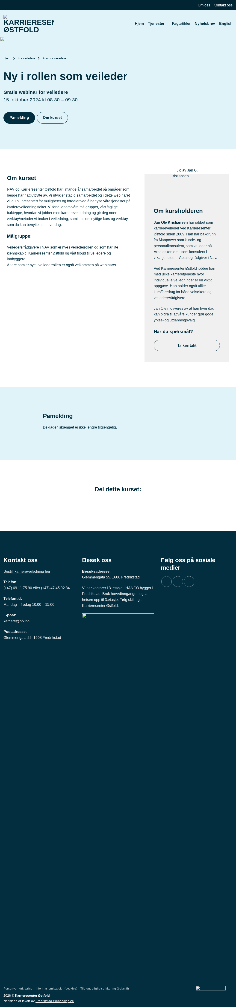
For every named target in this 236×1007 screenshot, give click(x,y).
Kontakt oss (223, 5)
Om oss (204, 5)
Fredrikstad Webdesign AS (54, 1001)
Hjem (139, 24)
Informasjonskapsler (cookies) (56, 988)
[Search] (128, 24)
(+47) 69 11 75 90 (17, 588)
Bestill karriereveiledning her (26, 571)
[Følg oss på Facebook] (166, 581)
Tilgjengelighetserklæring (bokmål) (104, 988)
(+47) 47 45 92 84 (55, 588)
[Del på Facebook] (110, 501)
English (226, 24)
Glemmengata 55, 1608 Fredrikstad (111, 577)
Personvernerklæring (18, 988)
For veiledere (26, 58)
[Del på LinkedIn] (125, 501)
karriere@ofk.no (16, 621)
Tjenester (156, 24)
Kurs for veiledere (54, 58)
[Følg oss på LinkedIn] (189, 581)
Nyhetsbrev (205, 24)
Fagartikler (181, 24)
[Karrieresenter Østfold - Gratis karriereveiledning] (28, 23)
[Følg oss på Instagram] (178, 581)
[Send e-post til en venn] (117, 501)
